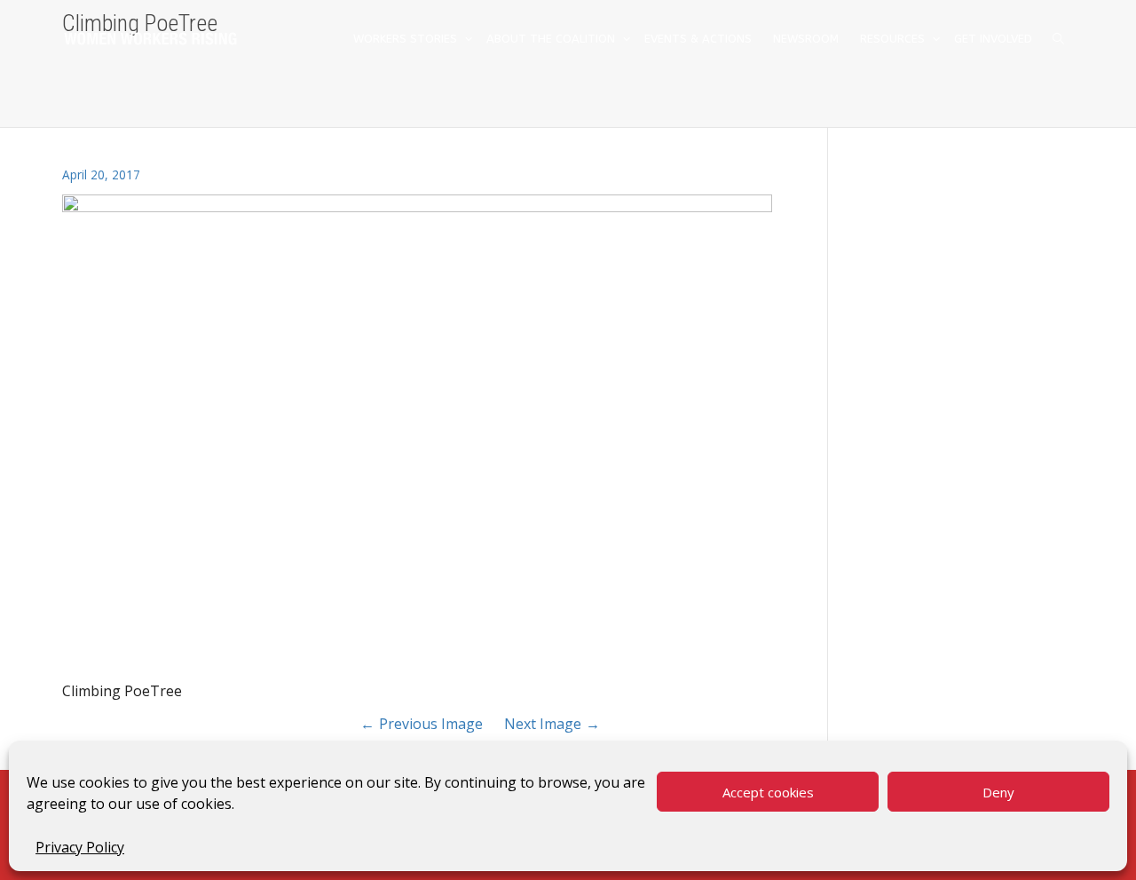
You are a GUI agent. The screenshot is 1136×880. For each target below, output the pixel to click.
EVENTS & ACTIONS (698, 38)
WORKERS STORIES (407, 38)
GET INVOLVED (993, 38)
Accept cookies (768, 792)
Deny (998, 792)
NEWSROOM (806, 38)
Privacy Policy (80, 847)
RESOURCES (894, 38)
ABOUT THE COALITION (552, 38)
